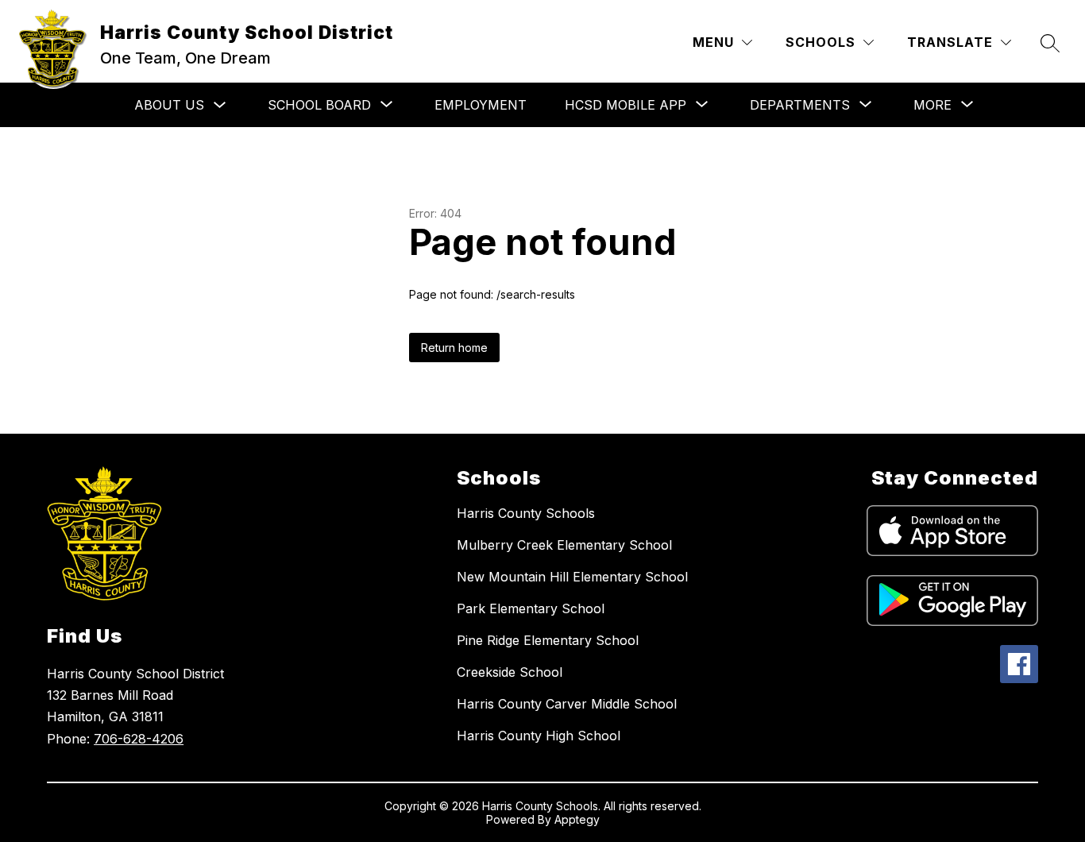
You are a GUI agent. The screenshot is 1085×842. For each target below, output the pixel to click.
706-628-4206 (138, 739)
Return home (454, 347)
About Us (169, 105)
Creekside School (509, 672)
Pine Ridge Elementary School (548, 640)
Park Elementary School (530, 608)
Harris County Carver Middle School (567, 704)
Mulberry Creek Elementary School (564, 545)
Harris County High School (538, 736)
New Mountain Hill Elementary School (572, 577)
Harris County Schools (526, 513)
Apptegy (577, 819)
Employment (480, 105)
